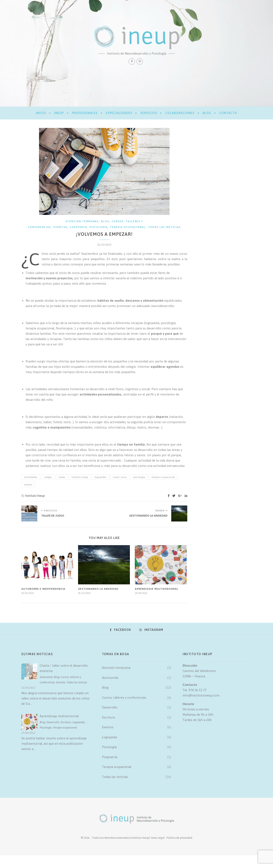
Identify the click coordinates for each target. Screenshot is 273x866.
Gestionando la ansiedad (98, 588)
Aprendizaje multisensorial (156, 588)
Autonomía (46, 677)
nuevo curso (120, 477)
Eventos (60, 227)
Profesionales (85, 113)
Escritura (66, 722)
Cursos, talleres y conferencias (124, 697)
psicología (139, 477)
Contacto (228, 113)
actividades (30, 477)
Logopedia (78, 227)
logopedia (100, 477)
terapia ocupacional (163, 477)
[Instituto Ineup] (136, 37)
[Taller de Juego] (29, 513)
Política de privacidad (179, 837)
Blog (207, 113)
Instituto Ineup (80, 477)
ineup (59, 113)
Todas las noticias (164, 227)
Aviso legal (158, 837)
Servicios (148, 113)
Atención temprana (82, 221)
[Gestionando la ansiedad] (179, 513)
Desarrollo (52, 722)
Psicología (98, 227)
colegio (48, 477)
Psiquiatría (109, 757)
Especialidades (119, 113)
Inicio (41, 113)
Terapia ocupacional (127, 227)
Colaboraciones (180, 113)
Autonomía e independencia (43, 588)
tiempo (28, 484)
